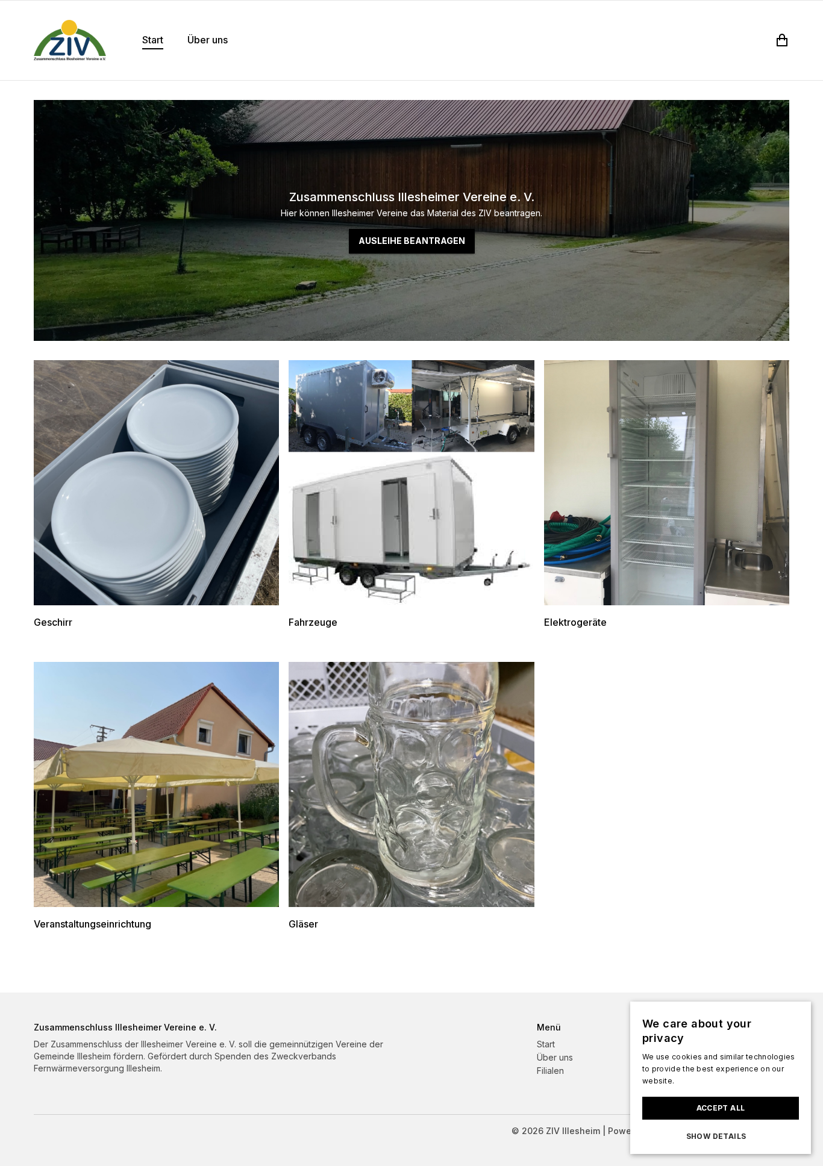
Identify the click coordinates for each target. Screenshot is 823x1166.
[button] (720, 1136)
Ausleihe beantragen (411, 240)
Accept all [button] (720, 1107)
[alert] (720, 1078)
